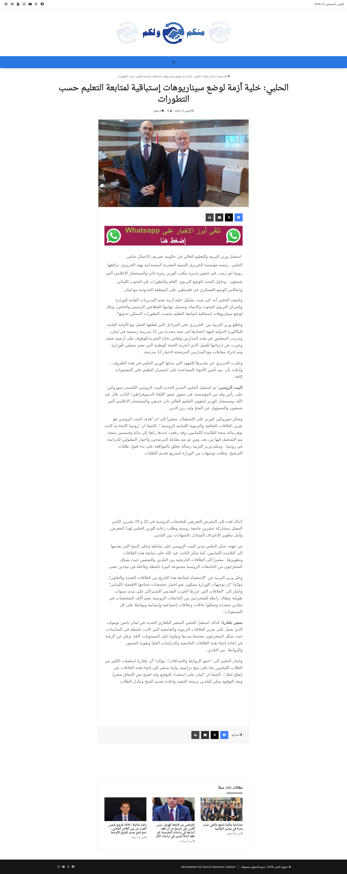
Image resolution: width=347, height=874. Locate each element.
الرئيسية (222, 76)
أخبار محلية (209, 76)
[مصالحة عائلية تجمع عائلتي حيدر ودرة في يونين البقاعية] (222, 809)
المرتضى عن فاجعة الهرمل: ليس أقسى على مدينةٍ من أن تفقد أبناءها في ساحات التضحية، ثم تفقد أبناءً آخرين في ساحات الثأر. (175, 830)
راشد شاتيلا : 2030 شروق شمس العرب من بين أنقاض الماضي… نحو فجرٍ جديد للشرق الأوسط (127, 828)
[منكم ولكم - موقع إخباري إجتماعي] (173, 32)
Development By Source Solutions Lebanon (208, 866)
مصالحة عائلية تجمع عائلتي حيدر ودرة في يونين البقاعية (223, 826)
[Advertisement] (173, 489)
